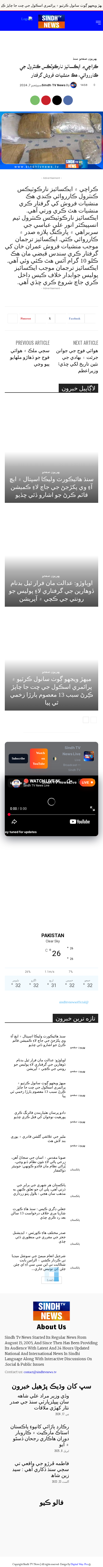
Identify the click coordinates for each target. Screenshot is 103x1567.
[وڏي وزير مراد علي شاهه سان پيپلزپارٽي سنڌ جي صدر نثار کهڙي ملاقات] (84, 1402)
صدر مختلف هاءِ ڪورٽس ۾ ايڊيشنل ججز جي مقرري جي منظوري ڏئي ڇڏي (39, 1237)
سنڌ (75, 58)
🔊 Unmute (18, 783)
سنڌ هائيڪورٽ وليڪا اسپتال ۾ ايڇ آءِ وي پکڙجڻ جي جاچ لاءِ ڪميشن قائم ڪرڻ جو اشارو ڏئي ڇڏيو (51, 487)
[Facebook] (68, 100)
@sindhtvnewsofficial (74, 1002)
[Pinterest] (46, 100)
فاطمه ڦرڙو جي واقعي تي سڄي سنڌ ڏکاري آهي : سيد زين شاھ (40, 1469)
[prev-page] (94, 720)
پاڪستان (75, 1169)
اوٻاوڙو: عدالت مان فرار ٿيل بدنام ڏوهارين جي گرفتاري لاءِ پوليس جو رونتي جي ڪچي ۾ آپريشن (51, 591)
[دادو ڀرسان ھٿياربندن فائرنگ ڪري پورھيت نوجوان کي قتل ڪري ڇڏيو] (84, 1114)
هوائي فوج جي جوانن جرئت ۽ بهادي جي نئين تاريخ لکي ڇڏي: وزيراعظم (77, 360)
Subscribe (18, 758)
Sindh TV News (53, 85)
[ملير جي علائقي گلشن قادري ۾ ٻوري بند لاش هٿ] (84, 1138)
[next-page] (86, 720)
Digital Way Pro (79, 1564)
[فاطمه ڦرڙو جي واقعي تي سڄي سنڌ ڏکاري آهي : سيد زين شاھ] (84, 1470)
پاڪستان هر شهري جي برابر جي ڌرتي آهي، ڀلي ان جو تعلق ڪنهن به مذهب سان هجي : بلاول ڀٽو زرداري (39, 1189)
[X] (57, 100)
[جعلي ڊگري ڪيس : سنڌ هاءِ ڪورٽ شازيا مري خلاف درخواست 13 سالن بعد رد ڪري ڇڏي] (84, 1212)
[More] (13, 318)
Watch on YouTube (39, 758)
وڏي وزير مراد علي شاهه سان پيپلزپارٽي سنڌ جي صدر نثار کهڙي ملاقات (39, 1402)
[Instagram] (60, 1541)
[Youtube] (26, 1541)
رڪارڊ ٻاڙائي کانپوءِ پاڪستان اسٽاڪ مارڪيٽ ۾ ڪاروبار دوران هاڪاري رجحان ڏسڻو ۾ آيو (39, 1435)
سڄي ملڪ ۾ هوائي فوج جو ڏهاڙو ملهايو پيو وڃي (30, 356)
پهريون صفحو (88, 58)
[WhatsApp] (35, 100)
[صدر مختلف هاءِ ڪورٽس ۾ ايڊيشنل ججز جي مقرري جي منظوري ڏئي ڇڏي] (84, 1236)
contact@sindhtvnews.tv (40, 1372)
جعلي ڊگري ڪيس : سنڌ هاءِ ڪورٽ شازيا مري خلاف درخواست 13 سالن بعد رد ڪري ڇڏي (38, 1213)
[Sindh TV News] (74, 85)
